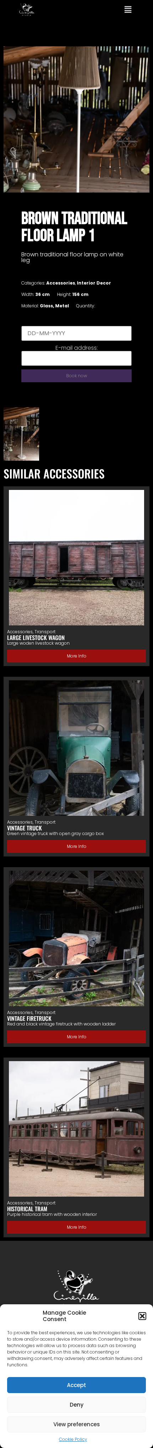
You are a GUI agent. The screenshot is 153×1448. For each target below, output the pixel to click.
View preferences (76, 1424)
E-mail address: (77, 348)
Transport (45, 632)
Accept (76, 1385)
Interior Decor (94, 283)
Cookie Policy (73, 1439)
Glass (46, 306)
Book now (76, 376)
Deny (77, 1404)
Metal (62, 306)
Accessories (60, 283)
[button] (142, 1316)
